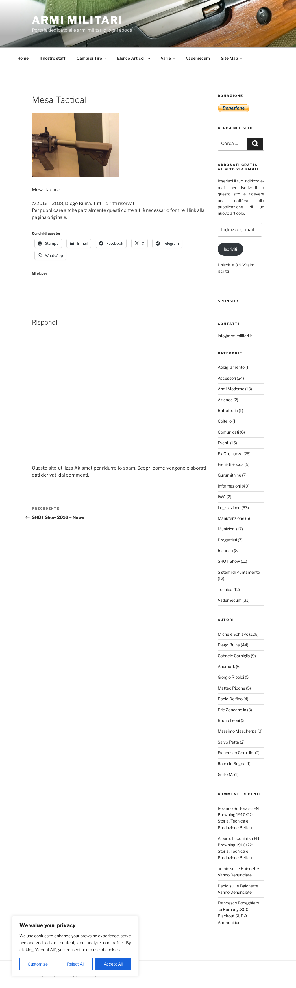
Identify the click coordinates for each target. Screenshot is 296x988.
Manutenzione (231, 518)
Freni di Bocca (231, 464)
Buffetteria (228, 410)
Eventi (223, 442)
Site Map (229, 58)
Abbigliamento (231, 367)
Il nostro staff (53, 58)
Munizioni (226, 528)
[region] (75, 946)
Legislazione (229, 507)
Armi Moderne (231, 388)
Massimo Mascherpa (237, 731)
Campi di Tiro (89, 58)
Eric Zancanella (232, 709)
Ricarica (225, 550)
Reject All (75, 963)
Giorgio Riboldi (231, 677)
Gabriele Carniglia (234, 655)
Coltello (225, 421)
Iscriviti (230, 248)
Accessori (227, 378)
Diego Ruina (78, 203)
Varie (166, 58)
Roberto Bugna (231, 763)
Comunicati (228, 432)
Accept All (113, 963)
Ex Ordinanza (230, 453)
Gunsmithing (229, 475)
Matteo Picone (231, 688)
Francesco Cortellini (236, 752)
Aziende (225, 399)
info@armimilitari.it (235, 335)
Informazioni (229, 485)
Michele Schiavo (233, 634)
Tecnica (225, 589)
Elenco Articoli (131, 58)
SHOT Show (229, 561)
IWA (222, 496)
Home (23, 58)
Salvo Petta (228, 741)
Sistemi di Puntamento (239, 572)
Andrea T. (226, 666)
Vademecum (198, 58)
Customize (38, 963)
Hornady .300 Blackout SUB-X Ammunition (233, 916)
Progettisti (227, 539)
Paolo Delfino (230, 698)
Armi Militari (77, 20)
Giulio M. (225, 774)
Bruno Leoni (229, 720)
